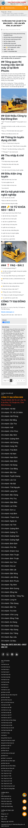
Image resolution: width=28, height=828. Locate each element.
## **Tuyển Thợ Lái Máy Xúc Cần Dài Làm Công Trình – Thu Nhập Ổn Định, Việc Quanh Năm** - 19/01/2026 (14, 339)
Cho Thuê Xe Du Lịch (6, 770)
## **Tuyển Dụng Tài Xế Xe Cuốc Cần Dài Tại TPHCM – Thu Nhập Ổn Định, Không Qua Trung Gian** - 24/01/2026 (14, 330)
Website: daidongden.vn (7, 312)
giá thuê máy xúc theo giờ (7, 768)
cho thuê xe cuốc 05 (6, 717)
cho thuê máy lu (5, 669)
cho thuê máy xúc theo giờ (8, 753)
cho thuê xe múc (5, 679)
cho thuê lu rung (5, 732)
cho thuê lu (4, 735)
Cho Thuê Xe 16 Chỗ (6, 778)
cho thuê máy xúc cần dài (7, 727)
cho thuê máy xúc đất (6, 722)
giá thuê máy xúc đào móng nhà (9, 694)
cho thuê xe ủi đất (5, 705)
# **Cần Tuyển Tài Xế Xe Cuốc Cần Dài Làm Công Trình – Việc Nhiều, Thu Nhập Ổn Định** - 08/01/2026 (14, 355)
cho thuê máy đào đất (6, 730)
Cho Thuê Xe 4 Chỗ (6, 773)
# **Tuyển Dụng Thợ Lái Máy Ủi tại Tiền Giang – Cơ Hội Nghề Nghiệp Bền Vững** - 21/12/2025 (14, 376)
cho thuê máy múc (5, 674)
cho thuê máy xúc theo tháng (8, 720)
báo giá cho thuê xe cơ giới (8, 740)
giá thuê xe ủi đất (5, 692)
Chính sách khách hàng (7, 806)
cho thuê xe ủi (4, 687)
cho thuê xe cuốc (5, 689)
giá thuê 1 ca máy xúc (6, 758)
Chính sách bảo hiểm (6, 803)
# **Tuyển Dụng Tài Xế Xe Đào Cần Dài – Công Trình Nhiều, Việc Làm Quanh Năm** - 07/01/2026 (14, 359)
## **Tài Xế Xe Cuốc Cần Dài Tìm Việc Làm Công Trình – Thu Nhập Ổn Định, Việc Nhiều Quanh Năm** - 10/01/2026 (15, 343)
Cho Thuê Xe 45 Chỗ (6, 783)
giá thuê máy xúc (5, 763)
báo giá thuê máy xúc (6, 738)
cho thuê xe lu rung (6, 710)
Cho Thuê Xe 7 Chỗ (6, 776)
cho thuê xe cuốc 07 (6, 715)
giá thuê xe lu (4, 755)
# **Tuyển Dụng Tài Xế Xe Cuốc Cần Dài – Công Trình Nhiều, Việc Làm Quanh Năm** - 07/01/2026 (14, 363)
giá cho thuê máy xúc (6, 699)
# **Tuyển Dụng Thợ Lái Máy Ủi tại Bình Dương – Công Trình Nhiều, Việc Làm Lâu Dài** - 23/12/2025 (14, 372)
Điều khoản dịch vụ (6, 796)
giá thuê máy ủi (5, 750)
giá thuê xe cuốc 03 (6, 745)
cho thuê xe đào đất (6, 712)
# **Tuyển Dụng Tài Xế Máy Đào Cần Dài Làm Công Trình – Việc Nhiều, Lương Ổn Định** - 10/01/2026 (14, 347)
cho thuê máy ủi (5, 672)
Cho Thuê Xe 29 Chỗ (6, 781)
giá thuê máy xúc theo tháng (8, 765)
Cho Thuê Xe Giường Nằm (8, 788)
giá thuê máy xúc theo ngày (8, 760)
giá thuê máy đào (5, 697)
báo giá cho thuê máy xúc (7, 743)
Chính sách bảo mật (6, 798)
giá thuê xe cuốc (5, 748)
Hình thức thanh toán (6, 801)
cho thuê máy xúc (5, 667)
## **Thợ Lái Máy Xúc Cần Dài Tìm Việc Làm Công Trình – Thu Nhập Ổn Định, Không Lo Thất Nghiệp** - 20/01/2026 (14, 335)
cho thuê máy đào (5, 677)
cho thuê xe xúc (5, 664)
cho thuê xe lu (4, 684)
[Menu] (2, 8)
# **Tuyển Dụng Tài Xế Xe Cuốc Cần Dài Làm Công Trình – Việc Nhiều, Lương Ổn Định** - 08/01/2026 (14, 351)
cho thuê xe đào (5, 682)
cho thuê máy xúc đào (6, 725)
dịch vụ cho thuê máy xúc (7, 702)
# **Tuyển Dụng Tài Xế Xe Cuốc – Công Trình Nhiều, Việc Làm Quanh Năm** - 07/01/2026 (14, 368)
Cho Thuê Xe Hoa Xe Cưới (8, 786)
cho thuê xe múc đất (6, 707)
